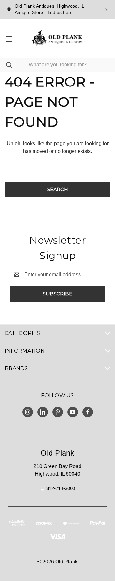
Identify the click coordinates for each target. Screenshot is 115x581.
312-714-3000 (60, 488)
